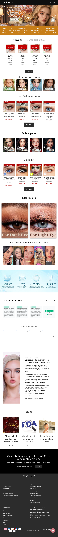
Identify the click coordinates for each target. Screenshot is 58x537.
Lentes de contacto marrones (9, 490)
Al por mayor (6, 520)
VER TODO (29, 71)
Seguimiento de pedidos (35, 495)
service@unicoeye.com (35, 511)
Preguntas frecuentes (35, 484)
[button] (53, 336)
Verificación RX (33, 497)
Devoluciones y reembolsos (36, 490)
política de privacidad (8, 515)
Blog (4, 522)
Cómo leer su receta (7, 517)
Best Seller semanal (7, 484)
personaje (32, 500)
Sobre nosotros (6, 510)
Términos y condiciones (35, 486)
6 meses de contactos (8, 493)
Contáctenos (33, 488)
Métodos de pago (34, 493)
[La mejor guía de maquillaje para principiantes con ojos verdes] (47, 425)
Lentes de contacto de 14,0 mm (10, 495)
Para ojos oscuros (7, 486)
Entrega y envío (6, 513)
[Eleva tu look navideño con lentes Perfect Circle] (11, 425)
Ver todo (29, 124)
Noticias (5, 524)
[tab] (27, 23)
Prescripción (6, 488)
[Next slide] (53, 300)
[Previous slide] (47, 300)
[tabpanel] (29, 15)
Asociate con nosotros (35, 502)
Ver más (11, 446)
